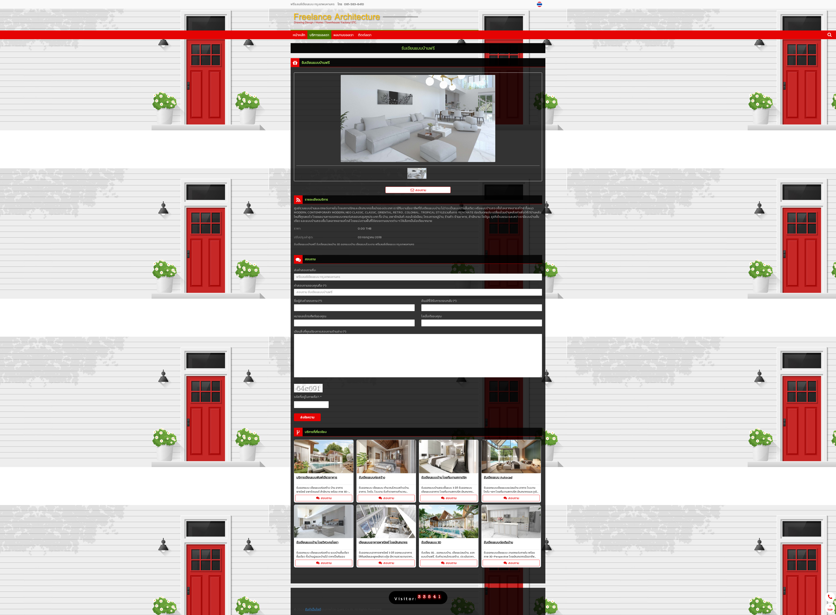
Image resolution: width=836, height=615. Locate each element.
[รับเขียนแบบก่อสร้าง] (386, 457)
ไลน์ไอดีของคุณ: (431, 316)
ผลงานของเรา (344, 34)
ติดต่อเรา (364, 34)
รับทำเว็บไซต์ (313, 609)
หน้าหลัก (299, 34)
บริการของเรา (319, 34)
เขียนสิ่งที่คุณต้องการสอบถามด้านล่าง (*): (320, 331)
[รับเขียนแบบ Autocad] (511, 457)
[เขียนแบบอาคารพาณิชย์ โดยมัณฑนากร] (386, 522)
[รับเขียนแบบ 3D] (448, 522)
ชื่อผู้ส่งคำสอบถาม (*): (308, 301)
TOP (830, 610)
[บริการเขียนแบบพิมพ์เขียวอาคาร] (323, 457)
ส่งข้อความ (307, 417)
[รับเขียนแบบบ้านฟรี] (540, 4)
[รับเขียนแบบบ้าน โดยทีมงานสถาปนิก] (448, 457)
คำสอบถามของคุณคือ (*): (310, 285)
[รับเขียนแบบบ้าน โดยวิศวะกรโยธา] (323, 522)
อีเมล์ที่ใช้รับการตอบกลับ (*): (439, 301)
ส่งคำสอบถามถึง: (305, 270)
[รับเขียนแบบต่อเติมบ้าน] (511, 522)
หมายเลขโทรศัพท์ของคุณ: (310, 316)
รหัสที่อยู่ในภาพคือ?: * (308, 397)
